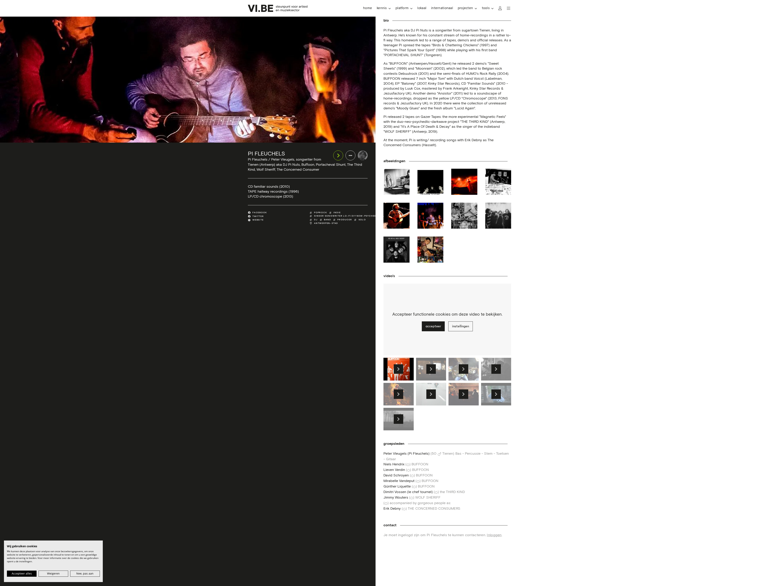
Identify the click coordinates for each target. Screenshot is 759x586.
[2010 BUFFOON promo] (430, 182)
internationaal (442, 8)
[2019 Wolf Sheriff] (396, 250)
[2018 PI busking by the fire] (430, 216)
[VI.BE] (278, 8)
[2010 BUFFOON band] (464, 182)
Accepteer (433, 326)
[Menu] (508, 8)
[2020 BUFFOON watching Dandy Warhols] (498, 216)
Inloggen (494, 535)
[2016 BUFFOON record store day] (498, 182)
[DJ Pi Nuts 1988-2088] (430, 250)
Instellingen (460, 326)
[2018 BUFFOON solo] (396, 216)
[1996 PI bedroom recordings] (396, 182)
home (367, 8)
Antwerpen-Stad (326, 223)
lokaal (421, 8)
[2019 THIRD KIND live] (464, 216)
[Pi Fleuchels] (363, 155)
